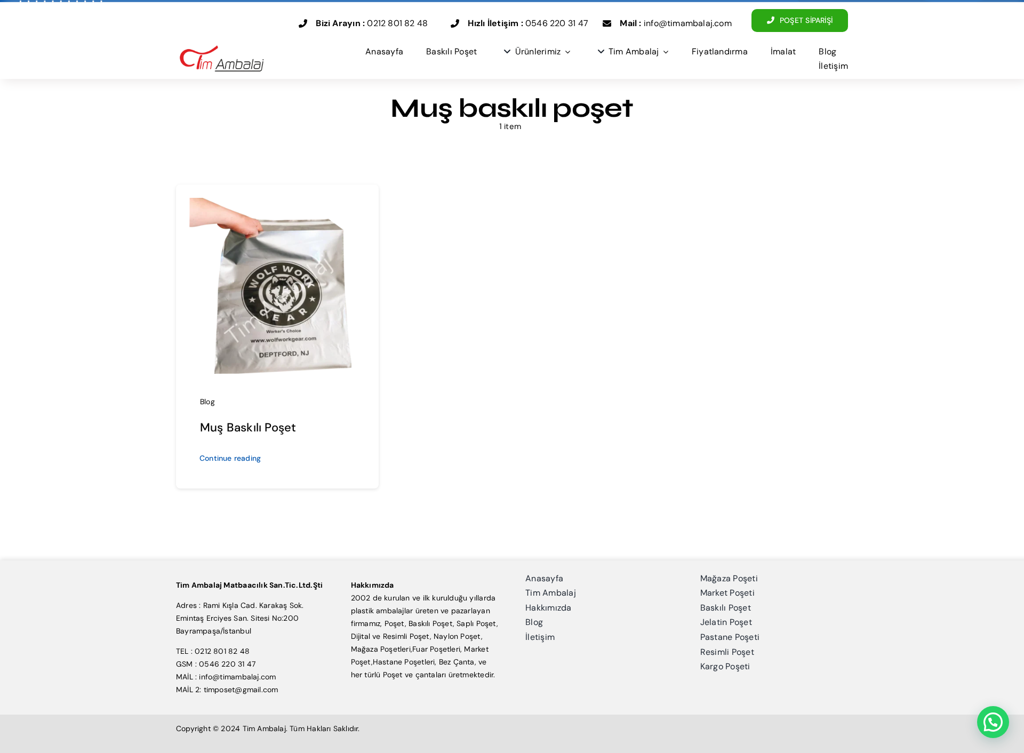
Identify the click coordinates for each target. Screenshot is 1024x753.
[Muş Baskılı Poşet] (277, 204)
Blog (207, 401)
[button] (993, 722)
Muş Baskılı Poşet (248, 427)
